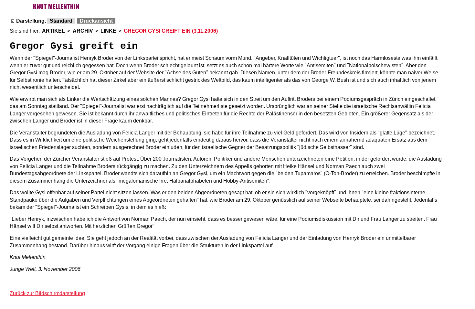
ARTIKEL (53, 31)
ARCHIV (83, 31)
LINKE (108, 31)
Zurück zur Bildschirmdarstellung (47, 293)
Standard (61, 21)
